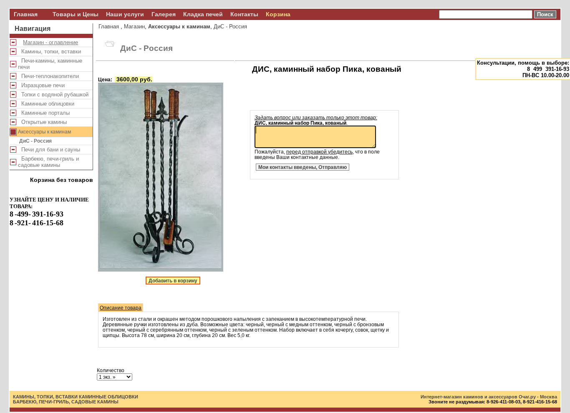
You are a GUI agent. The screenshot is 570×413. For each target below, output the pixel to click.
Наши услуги (125, 14)
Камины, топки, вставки (49, 51)
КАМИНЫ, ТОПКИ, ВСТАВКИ (45, 396)
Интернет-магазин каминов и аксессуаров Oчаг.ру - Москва (489, 396)
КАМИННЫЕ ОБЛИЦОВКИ (108, 396)
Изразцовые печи (41, 85)
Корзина (278, 14)
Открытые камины (42, 122)
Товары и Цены (75, 14)
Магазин (134, 26)
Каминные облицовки (46, 104)
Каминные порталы (44, 113)
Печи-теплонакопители (48, 76)
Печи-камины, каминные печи (50, 64)
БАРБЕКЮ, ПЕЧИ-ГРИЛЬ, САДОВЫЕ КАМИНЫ (66, 401)
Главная (26, 14)
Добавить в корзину (173, 280)
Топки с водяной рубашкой (53, 94)
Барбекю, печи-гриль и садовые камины (48, 162)
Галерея (163, 14)
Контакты (244, 14)
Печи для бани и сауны (49, 149)
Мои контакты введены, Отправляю (302, 167)
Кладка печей (203, 14)
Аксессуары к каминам (43, 132)
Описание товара (120, 307)
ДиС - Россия (35, 141)
